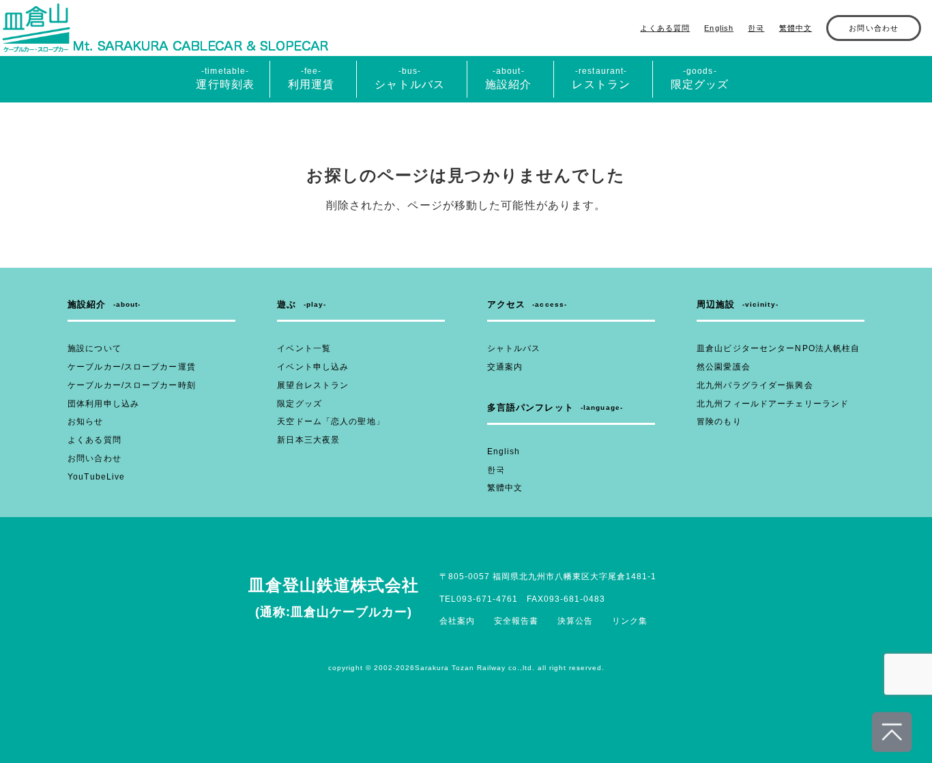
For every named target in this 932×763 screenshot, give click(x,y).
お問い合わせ (874, 28)
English (718, 28)
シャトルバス (514, 348)
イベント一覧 (304, 348)
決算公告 (575, 621)
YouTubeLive (96, 477)
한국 (756, 28)
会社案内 (457, 621)
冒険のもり (719, 421)
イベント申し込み (313, 367)
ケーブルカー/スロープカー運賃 (132, 367)
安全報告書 (516, 621)
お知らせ (85, 421)
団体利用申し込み (103, 403)
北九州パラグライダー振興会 (755, 385)
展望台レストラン (313, 385)
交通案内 (505, 367)
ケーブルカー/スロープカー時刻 (132, 385)
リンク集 (629, 621)
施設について (94, 348)
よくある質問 (665, 28)
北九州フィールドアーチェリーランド (773, 403)
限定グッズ (299, 403)
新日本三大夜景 (308, 440)
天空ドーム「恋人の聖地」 (330, 421)
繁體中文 (795, 28)
